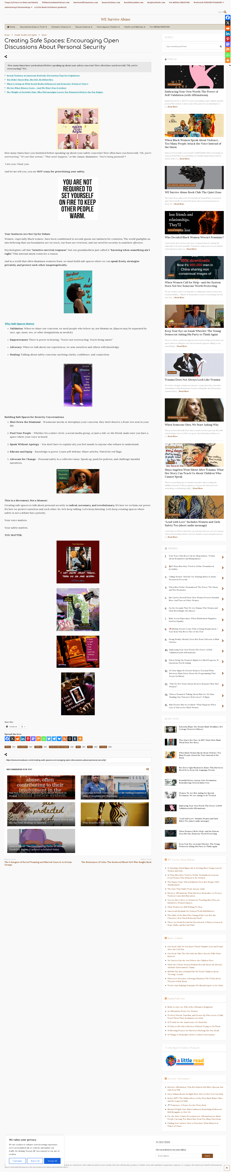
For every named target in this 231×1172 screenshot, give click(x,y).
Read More (173, 107)
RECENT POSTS (172, 719)
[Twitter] (49, 738)
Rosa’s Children (175, 938)
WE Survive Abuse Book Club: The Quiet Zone (193, 192)
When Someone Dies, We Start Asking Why (192, 424)
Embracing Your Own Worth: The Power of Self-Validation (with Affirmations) (191, 93)
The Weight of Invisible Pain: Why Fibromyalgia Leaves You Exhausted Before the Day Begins (55, 92)
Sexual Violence (82, 27)
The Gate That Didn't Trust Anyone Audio (186, 889)
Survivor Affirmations (179, 1078)
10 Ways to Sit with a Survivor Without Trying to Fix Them (194, 1026)
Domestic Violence (60, 27)
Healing (172, 372)
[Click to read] (41, 787)
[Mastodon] (33, 738)
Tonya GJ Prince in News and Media (21, 2)
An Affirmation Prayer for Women (183, 1011)
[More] (80, 738)
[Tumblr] (75, 738)
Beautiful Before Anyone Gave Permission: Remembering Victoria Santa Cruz (198, 781)
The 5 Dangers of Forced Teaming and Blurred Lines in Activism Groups (38, 863)
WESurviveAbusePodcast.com (55, 2)
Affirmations (174, 84)
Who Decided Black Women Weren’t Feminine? (194, 237)
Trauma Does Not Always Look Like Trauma (192, 379)
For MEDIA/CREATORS (179, 2)
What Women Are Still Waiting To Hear (185, 907)
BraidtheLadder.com (133, 2)
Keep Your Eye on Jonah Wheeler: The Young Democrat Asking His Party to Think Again (193, 332)
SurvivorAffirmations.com (85, 2)
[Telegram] (54, 738)
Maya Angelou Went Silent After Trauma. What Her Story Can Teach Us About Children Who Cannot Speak (194, 473)
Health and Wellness (133, 27)
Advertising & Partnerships (17, 7)
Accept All (52, 1161)
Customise (17, 1161)
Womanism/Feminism (178, 133)
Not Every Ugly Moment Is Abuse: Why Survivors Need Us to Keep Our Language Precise (201, 768)
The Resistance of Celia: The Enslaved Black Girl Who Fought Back (116, 862)
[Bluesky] (59, 738)
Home (12, 27)
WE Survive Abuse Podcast (181, 859)
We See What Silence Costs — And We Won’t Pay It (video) (36, 88)
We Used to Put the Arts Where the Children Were (191, 960)
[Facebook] (7, 738)
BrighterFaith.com (156, 2)
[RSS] (64, 738)
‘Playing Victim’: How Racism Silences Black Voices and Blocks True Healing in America (41, 821)
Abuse (171, 275)
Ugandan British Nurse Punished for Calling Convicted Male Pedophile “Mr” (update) (114, 794)
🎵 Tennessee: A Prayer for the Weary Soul (187, 1105)
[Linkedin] (22, 738)
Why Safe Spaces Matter (19, 323)
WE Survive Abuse (115, 19)
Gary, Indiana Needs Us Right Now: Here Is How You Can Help (195, 1094)
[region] (34, 1151)
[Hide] (230, 65)
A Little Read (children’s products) (50, 7)
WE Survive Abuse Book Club (181, 185)
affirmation (174, 515)
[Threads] (69, 738)
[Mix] (38, 738)
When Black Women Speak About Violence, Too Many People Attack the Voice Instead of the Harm (193, 143)
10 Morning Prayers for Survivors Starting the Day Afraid (193, 1030)
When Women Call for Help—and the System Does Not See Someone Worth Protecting (193, 284)
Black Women (174, 230)
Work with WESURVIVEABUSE (208, 2)
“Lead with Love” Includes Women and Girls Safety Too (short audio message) (192, 523)
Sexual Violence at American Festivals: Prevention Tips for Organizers (43, 75)
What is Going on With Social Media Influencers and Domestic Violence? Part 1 (47, 84)
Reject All (35, 1161)
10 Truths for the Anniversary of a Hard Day (187, 1022)
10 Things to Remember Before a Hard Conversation (191, 1034)
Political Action (176, 324)
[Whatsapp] (43, 738)
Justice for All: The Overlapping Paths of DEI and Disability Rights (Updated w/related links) (37, 848)
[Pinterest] (28, 738)
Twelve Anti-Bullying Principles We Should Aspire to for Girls (195, 985)
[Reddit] (17, 738)
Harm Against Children (107, 27)
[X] (12, 738)
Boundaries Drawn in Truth (32, 27)
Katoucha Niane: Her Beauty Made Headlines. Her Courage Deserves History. (201, 728)
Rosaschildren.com (111, 2)
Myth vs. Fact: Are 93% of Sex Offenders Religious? (190, 1007)
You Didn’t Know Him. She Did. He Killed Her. (30, 79)
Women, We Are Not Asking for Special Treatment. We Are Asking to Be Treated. (197, 794)
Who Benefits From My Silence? (101, 822)
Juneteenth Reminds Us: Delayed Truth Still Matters (191, 911)
